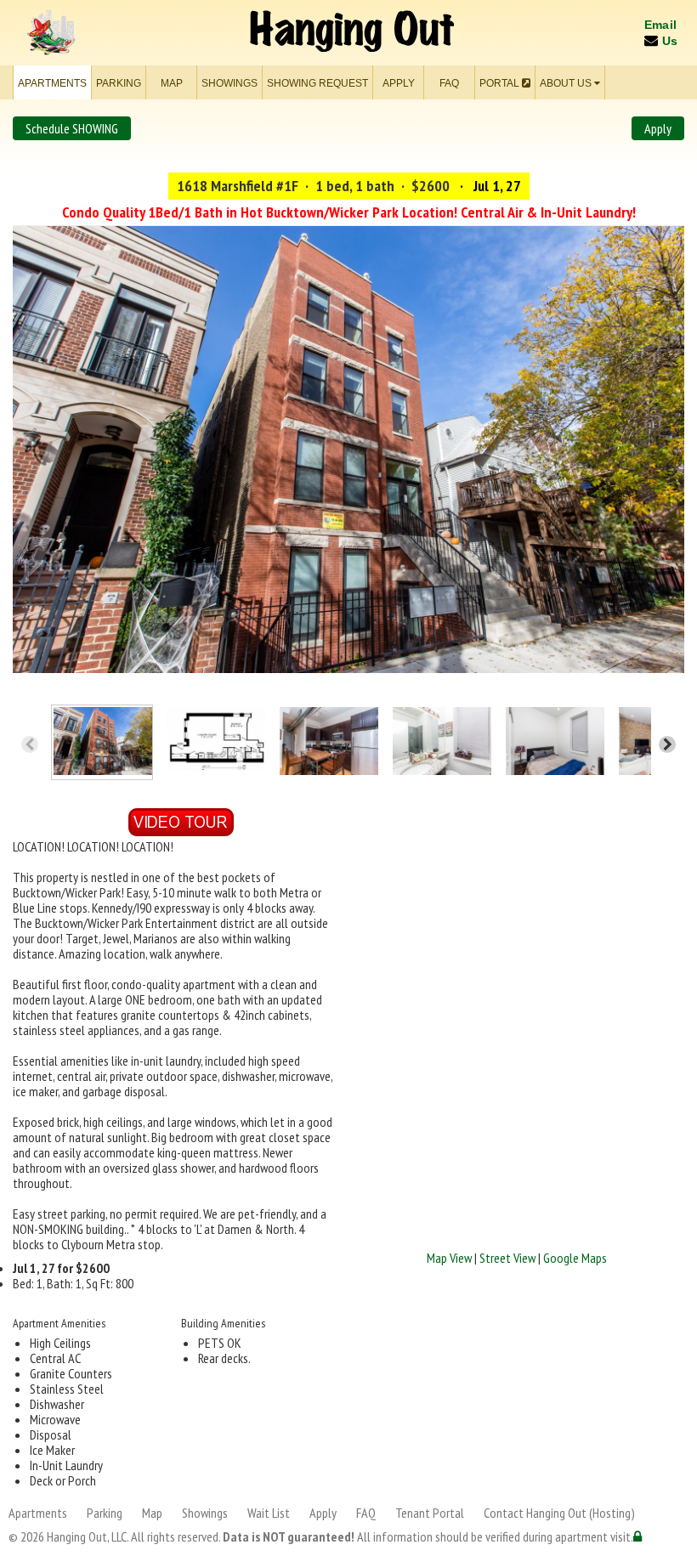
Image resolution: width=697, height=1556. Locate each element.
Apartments (52, 83)
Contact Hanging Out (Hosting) (559, 1512)
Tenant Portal (429, 1512)
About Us (567, 83)
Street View (507, 1257)
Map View (449, 1257)
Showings (229, 83)
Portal (500, 83)
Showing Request (317, 83)
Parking (118, 83)
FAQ (449, 83)
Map (172, 83)
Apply (398, 83)
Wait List (268, 1512)
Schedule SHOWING (72, 128)
